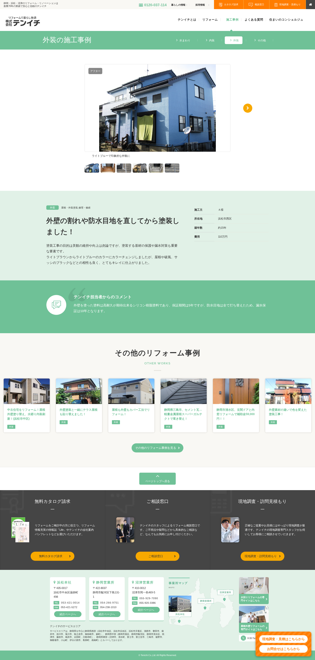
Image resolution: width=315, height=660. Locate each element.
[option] (157, 112)
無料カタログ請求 (50, 556)
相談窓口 (259, 4)
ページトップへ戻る (157, 481)
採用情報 (200, 5)
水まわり (184, 40)
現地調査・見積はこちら (283, 639)
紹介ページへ (68, 614)
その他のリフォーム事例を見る (155, 447)
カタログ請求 (231, 4)
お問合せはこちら (283, 649)
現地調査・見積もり (290, 4)
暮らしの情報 (178, 5)
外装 (236, 40)
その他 (262, 40)
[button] (67, 108)
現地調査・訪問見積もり (261, 556)
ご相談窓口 (155, 556)
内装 (212, 40)
